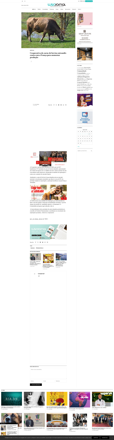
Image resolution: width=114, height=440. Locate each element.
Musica (84, 87)
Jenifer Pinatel (73, 431)
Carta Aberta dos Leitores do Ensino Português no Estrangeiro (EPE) (33, 407)
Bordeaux (79, 69)
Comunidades (81, 73)
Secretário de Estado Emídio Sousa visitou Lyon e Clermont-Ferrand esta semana (101, 429)
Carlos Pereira (5, 409)
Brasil (82, 69)
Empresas (32, 50)
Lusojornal (37, 104)
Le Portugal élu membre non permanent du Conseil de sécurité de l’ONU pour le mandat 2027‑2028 (57, 429)
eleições (85, 79)
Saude (82, 90)
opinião (88, 87)
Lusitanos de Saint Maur (84, 85)
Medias (81, 87)
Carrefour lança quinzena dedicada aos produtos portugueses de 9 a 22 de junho (48, 266)
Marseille (78, 87)
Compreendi (96, 437)
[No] (112, 437)
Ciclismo (86, 69)
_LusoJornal (27, 409)
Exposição (82, 80)
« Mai (78, 146)
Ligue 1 (86, 84)
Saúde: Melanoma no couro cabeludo (99, 407)
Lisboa (90, 84)
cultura (79, 77)
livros (78, 85)
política (87, 89)
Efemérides (80, 79)
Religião (79, 90)
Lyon (89, 85)
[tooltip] (80, 1)
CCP (84, 69)
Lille (88, 84)
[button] (91, 151)
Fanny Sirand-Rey (28, 430)
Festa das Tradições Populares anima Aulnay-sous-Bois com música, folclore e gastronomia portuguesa (57, 407)
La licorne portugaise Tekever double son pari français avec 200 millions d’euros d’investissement (61, 263)
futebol (84, 82)
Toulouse (84, 90)
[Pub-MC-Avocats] (48, 158)
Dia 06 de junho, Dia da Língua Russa (76, 408)
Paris (92, 87)
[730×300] (48, 192)
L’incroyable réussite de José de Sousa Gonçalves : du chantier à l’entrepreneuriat (35, 263)
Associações (87, 67)
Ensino (78, 80)
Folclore (87, 80)
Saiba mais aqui (105, 437)
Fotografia (79, 82)
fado (85, 80)
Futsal (88, 82)
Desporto (86, 77)
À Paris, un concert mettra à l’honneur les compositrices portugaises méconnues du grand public (78, 429)
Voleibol (87, 90)
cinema (89, 69)
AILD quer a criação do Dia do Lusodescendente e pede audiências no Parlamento (11, 407)
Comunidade (81, 71)
